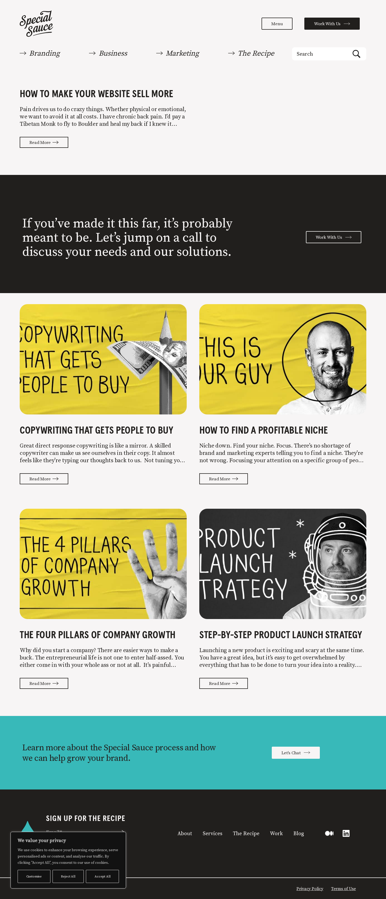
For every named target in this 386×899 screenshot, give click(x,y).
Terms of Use (343, 888)
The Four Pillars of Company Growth (97, 635)
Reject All (68, 876)
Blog (298, 833)
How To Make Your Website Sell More (96, 94)
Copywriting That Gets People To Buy (96, 431)
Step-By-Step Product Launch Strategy (280, 635)
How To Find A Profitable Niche (263, 431)
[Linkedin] (346, 833)
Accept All (102, 876)
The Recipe (246, 833)
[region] (68, 860)
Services (212, 833)
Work (276, 833)
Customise (34, 876)
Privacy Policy (309, 888)
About (185, 833)
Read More (41, 142)
